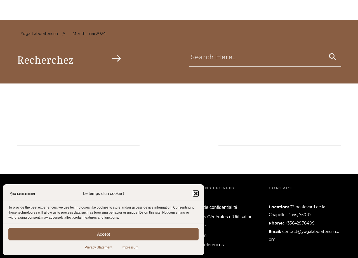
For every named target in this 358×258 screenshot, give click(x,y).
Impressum (130, 247)
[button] (196, 193)
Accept (103, 234)
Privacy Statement (98, 247)
